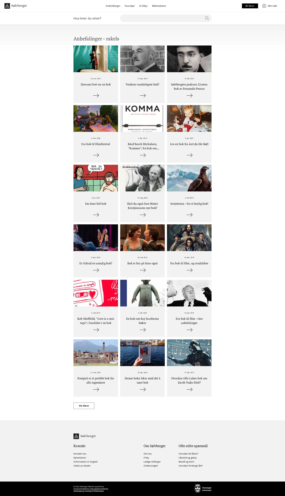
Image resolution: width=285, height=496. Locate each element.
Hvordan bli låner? (188, 453)
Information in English (85, 461)
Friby (146, 457)
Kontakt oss (79, 453)
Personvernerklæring (81, 489)
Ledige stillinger (152, 461)
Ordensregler (151, 465)
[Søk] (208, 18)
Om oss (148, 453)
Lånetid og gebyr (188, 457)
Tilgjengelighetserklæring (98, 489)
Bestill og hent (186, 461)
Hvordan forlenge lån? (191, 465)
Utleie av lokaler (82, 465)
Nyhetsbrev (79, 457)
